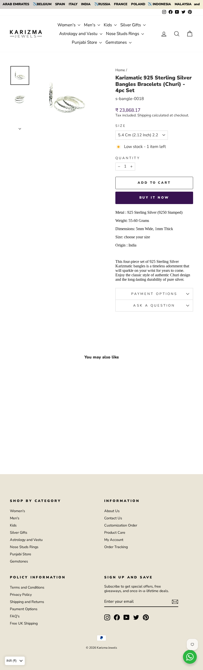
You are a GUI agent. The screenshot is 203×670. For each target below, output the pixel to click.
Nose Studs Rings (123, 33)
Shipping (144, 115)
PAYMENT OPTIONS (154, 293)
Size (120, 126)
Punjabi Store (85, 42)
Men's (90, 25)
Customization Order (120, 525)
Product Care (114, 532)
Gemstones (116, 42)
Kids (108, 25)
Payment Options (23, 608)
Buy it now (154, 197)
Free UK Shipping (24, 623)
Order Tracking (116, 546)
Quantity (127, 158)
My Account (113, 539)
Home (120, 70)
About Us (112, 510)
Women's (66, 25)
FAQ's (15, 616)
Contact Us (113, 518)
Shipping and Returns (27, 601)
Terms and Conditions (27, 587)
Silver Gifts (131, 25)
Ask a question (154, 305)
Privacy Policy (21, 594)
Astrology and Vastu (79, 33)
